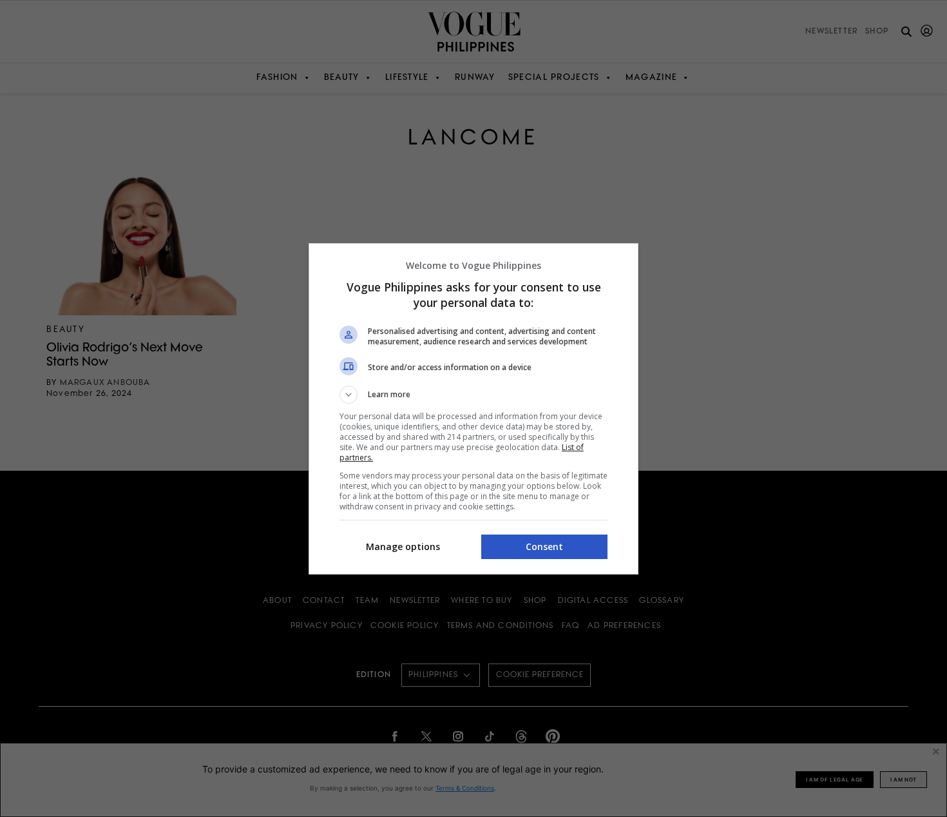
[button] (473, 395)
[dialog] (473, 409)
